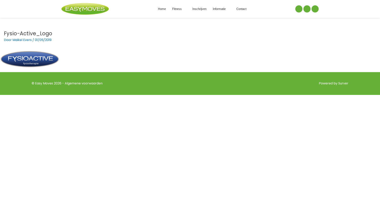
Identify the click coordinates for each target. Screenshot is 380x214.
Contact (241, 9)
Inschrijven (199, 9)
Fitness (177, 9)
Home (162, 9)
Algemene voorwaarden (84, 83)
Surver (343, 83)
